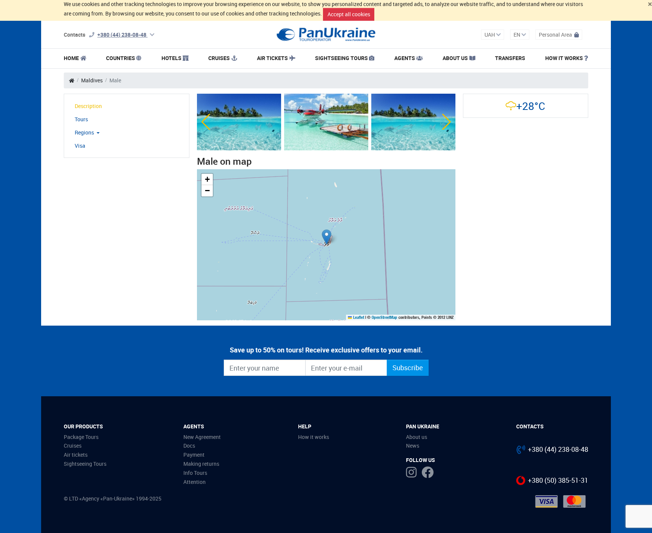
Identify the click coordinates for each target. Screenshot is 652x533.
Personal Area (556, 34)
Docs (189, 445)
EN (517, 34)
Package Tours (81, 436)
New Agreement (202, 436)
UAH (490, 34)
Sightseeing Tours (341, 58)
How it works (564, 58)
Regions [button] (85, 132)
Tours (81, 119)
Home (71, 58)
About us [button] (455, 58)
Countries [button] (120, 58)
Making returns (201, 463)
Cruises (219, 58)
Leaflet (358, 317)
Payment (194, 454)
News (412, 445)
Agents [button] (404, 58)
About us (416, 436)
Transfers (510, 58)
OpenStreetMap (384, 317)
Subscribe (407, 367)
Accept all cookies (349, 14)
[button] (206, 122)
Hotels (171, 58)
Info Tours (195, 472)
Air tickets (272, 58)
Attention (194, 481)
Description (88, 106)
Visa (80, 145)
